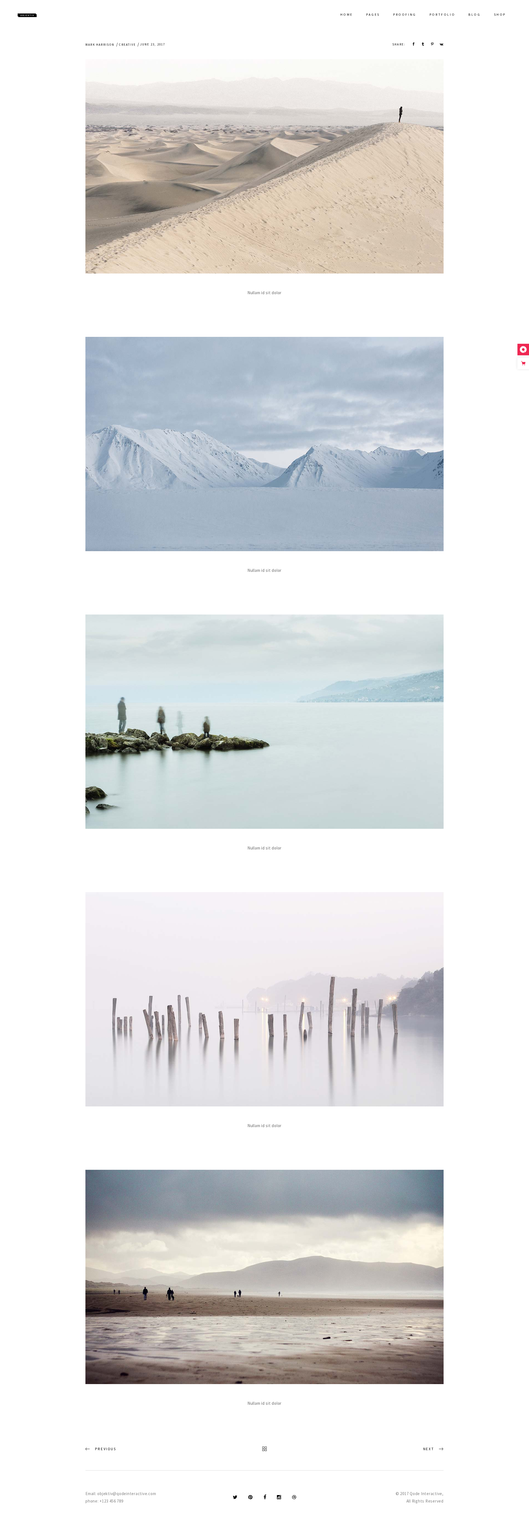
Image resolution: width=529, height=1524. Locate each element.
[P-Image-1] (264, 722)
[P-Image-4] (264, 999)
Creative (127, 45)
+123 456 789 (111, 1501)
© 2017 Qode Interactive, (420, 1493)
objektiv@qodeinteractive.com (126, 1493)
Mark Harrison (100, 45)
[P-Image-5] (264, 1277)
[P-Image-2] (264, 166)
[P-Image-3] (264, 444)
